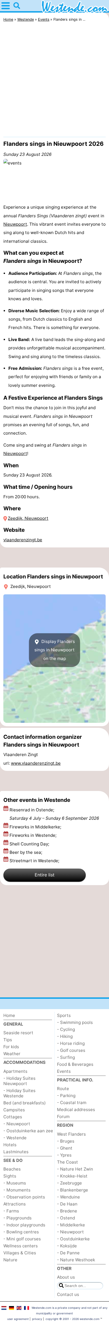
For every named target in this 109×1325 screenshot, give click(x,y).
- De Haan (67, 1204)
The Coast (67, 1162)
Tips (7, 1039)
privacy (37, 1319)
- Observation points (24, 1197)
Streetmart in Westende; (35, 860)
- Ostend (66, 1218)
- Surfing (66, 1057)
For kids (11, 1046)
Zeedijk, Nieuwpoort (28, 518)
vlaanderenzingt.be (22, 539)
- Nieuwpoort (16, 1123)
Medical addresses (76, 1109)
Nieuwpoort (15, 224)
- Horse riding (71, 1043)
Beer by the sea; (26, 852)
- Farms (11, 1211)
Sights (9, 1176)
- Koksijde (67, 1245)
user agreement (18, 1319)
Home (9, 1015)
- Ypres (64, 1155)
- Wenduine (68, 1197)
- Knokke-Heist (72, 1176)
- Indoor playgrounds (24, 1225)
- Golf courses (71, 1050)
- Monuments (16, 1190)
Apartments (15, 1071)
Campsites (14, 1109)
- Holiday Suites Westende (19, 1093)
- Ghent (64, 1148)
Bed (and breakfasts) (24, 1102)
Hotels (9, 1144)
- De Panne (68, 1252)
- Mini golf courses (22, 1238)
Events (64, 1071)
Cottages (12, 1116)
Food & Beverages (75, 1064)
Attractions (14, 1204)
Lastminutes (16, 1151)
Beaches (12, 1169)
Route (63, 1088)
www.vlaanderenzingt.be (36, 763)
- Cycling (66, 1029)
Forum (63, 1116)
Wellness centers (20, 1245)
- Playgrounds (17, 1218)
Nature (10, 1259)
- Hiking (65, 1036)
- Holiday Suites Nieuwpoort (19, 1081)
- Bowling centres (21, 1232)
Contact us (68, 1294)
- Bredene (67, 1211)
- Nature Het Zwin (75, 1169)
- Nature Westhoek (76, 1259)
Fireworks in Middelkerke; (36, 827)
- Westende (15, 1137)
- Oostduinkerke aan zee (28, 1130)
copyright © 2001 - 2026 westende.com (72, 1319)
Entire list (44, 875)
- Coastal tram (71, 1102)
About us (66, 1277)
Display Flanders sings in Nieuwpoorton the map (54, 650)
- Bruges (65, 1141)
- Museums (14, 1183)
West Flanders (71, 1134)
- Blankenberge (72, 1190)
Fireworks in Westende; (34, 835)
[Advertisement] (54, 80)
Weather (11, 1053)
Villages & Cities (19, 1252)
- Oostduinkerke (73, 1238)
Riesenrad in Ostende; (54, 814)
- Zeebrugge (69, 1183)
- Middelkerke (71, 1225)
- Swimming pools (75, 1022)
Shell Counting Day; (30, 844)
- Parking (66, 1095)
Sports (64, 1015)
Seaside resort (18, 1032)
